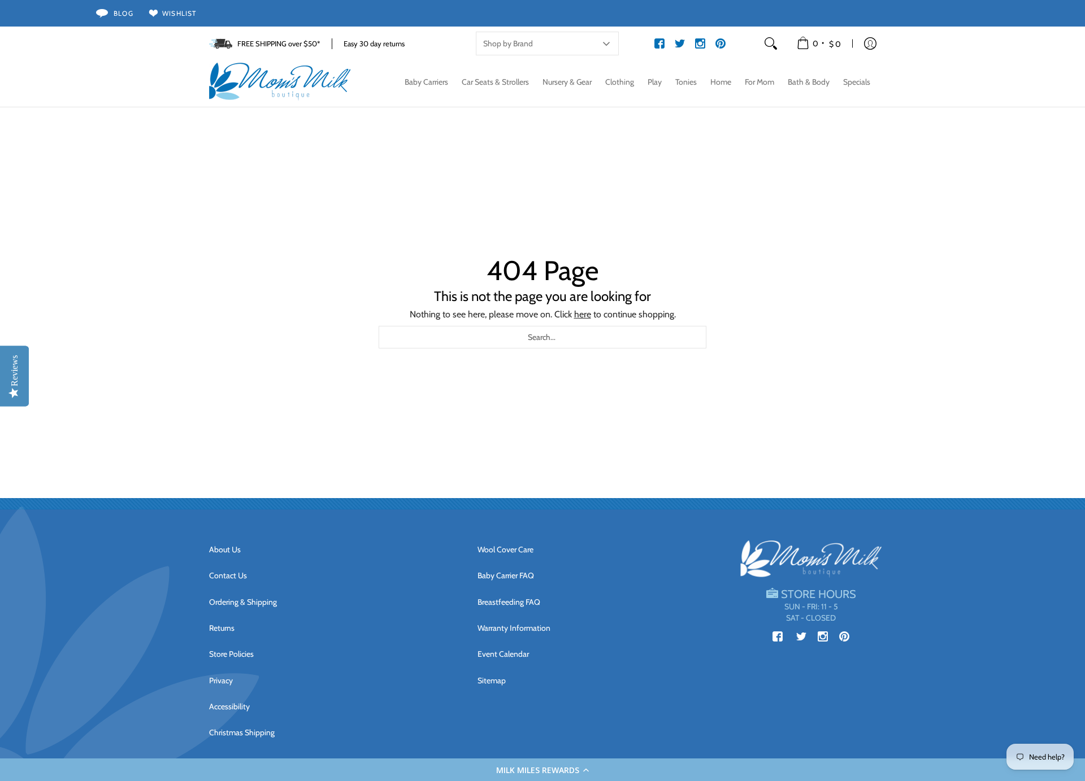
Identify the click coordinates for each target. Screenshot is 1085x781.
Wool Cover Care (505, 549)
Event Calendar (503, 654)
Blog (123, 13)
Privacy (221, 680)
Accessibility (229, 706)
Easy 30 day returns (374, 43)
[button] (542, 769)
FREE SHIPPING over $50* (278, 43)
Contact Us (228, 575)
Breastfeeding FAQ (509, 602)
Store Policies (231, 654)
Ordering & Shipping (243, 602)
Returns (222, 628)
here (582, 314)
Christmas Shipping (242, 732)
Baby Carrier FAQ (506, 575)
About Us (225, 549)
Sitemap (492, 680)
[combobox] (542, 337)
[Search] (770, 43)
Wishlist (179, 13)
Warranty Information (514, 628)
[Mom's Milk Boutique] (279, 82)
